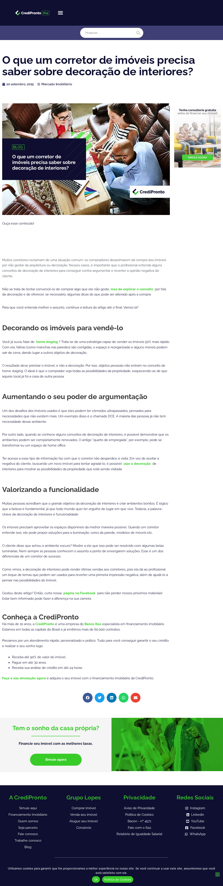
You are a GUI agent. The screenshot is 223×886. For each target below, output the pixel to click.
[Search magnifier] (138, 33)
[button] (60, 13)
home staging (47, 342)
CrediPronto (45, 624)
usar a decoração (137, 464)
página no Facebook (79, 593)
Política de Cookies (117, 879)
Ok (96, 879)
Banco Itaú (92, 624)
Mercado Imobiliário (56, 84)
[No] (217, 874)
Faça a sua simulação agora (24, 678)
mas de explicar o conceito (132, 289)
